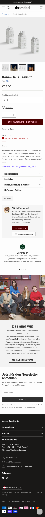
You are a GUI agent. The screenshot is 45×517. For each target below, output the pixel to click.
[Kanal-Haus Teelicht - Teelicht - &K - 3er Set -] (22, 39)
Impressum (16, 501)
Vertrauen (9, 107)
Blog (33, 501)
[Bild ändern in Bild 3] (22, 67)
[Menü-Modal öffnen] (3, 7)
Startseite (6, 14)
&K (7, 81)
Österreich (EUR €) (12, 487)
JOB (3, 501)
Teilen (9, 198)
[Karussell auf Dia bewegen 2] (21, 269)
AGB (8, 501)
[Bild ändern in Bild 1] (5, 67)
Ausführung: (10, 95)
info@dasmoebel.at (13, 462)
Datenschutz (26, 501)
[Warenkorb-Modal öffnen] (41, 7)
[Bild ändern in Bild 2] (14, 67)
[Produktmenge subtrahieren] (4, 114)
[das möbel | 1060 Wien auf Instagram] (7, 478)
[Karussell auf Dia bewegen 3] (23, 269)
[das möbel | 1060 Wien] (22, 7)
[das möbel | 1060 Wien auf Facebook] (3, 478)
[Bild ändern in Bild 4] (31, 67)
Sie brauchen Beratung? (23, 2)
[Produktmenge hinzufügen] (13, 114)
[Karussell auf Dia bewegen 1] (19, 269)
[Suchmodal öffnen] (8, 7)
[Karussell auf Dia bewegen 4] (25, 269)
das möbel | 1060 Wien (24, 492)
